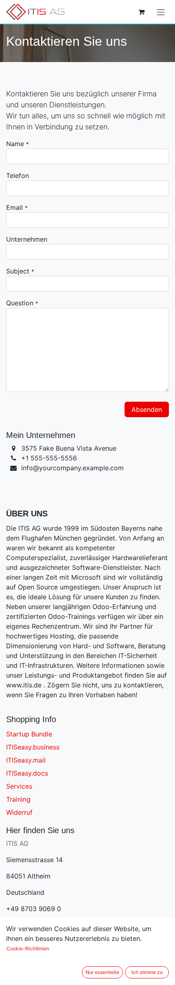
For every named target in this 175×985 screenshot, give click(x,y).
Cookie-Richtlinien (28, 948)
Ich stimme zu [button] (147, 972)
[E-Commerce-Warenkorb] (141, 12)
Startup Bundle (29, 734)
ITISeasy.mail (26, 760)
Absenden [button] (146, 409)
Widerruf (19, 812)
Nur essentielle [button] (102, 972)
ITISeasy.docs (27, 773)
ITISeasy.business (32, 747)
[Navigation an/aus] (161, 11)
